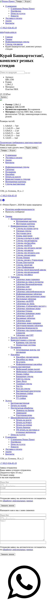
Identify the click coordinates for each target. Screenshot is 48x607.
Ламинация (21, 413)
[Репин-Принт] (7, 1)
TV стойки (21, 398)
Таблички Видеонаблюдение (29, 284)
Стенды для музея (24, 265)
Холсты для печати (19, 337)
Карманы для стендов (26, 342)
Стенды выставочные (15, 184)
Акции (8, 21)
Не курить (20, 362)
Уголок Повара (23, 257)
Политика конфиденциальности (20, 209)
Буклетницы (21, 396)
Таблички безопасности (27, 328)
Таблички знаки (23, 320)
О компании (11, 6)
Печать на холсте (13, 177)
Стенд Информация (25, 267)
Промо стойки (22, 374)
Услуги (27, 1)
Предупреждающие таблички (29, 325)
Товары (19, 1)
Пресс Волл (21, 381)
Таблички (9, 169)
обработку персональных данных (18, 501)
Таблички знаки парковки (28, 279)
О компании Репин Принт (23, 8)
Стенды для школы (24, 250)
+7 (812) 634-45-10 (8, 28)
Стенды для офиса (24, 274)
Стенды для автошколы (26, 240)
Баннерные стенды (24, 376)
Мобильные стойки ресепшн (29, 371)
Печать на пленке (24, 425)
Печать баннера (23, 427)
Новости (15, 16)
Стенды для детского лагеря (28, 248)
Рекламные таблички (25, 318)
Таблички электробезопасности (30, 291)
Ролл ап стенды (23, 388)
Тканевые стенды (24, 384)
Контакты (9, 23)
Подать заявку (31, 148)
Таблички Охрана (24, 311)
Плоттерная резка (24, 415)
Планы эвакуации (24, 236)
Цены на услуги (18, 13)
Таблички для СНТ (24, 335)
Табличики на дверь (25, 303)
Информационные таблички (29, 294)
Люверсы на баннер (25, 410)
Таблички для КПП (25, 301)
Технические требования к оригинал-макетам (21, 142)
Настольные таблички (26, 299)
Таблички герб (22, 287)
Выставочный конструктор (28, 391)
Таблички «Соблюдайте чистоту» (31, 306)
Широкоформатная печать (22, 417)
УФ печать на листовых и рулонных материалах (27, 431)
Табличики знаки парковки (28, 323)
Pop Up (19, 386)
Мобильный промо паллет (28, 369)
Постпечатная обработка (22, 408)
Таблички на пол (23, 289)
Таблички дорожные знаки (28, 308)
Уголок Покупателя (25, 262)
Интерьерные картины (15, 181)
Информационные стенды (17, 167)
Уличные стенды (23, 231)
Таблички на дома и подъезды (29, 282)
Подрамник (10, 172)
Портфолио (16, 11)
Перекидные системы (26, 345)
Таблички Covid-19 (24, 316)
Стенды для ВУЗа (24, 245)
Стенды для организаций (27, 272)
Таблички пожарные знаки (28, 313)
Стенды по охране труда (27, 228)
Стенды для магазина (25, 255)
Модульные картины (25, 223)
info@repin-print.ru (8, 32)
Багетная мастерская (20, 403)
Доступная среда (23, 233)
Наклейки (9, 174)
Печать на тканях (18, 405)
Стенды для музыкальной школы (31, 270)
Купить (4, 97)
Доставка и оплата (13, 18)
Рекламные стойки (24, 393)
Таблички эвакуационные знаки (30, 296)
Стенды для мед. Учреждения (29, 260)
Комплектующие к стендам (17, 179)
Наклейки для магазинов (27, 357)
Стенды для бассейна (25, 243)
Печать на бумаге (24, 422)
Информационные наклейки (29, 364)
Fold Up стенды (23, 379)
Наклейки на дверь (24, 359)
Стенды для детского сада (27, 253)
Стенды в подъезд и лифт (27, 238)
